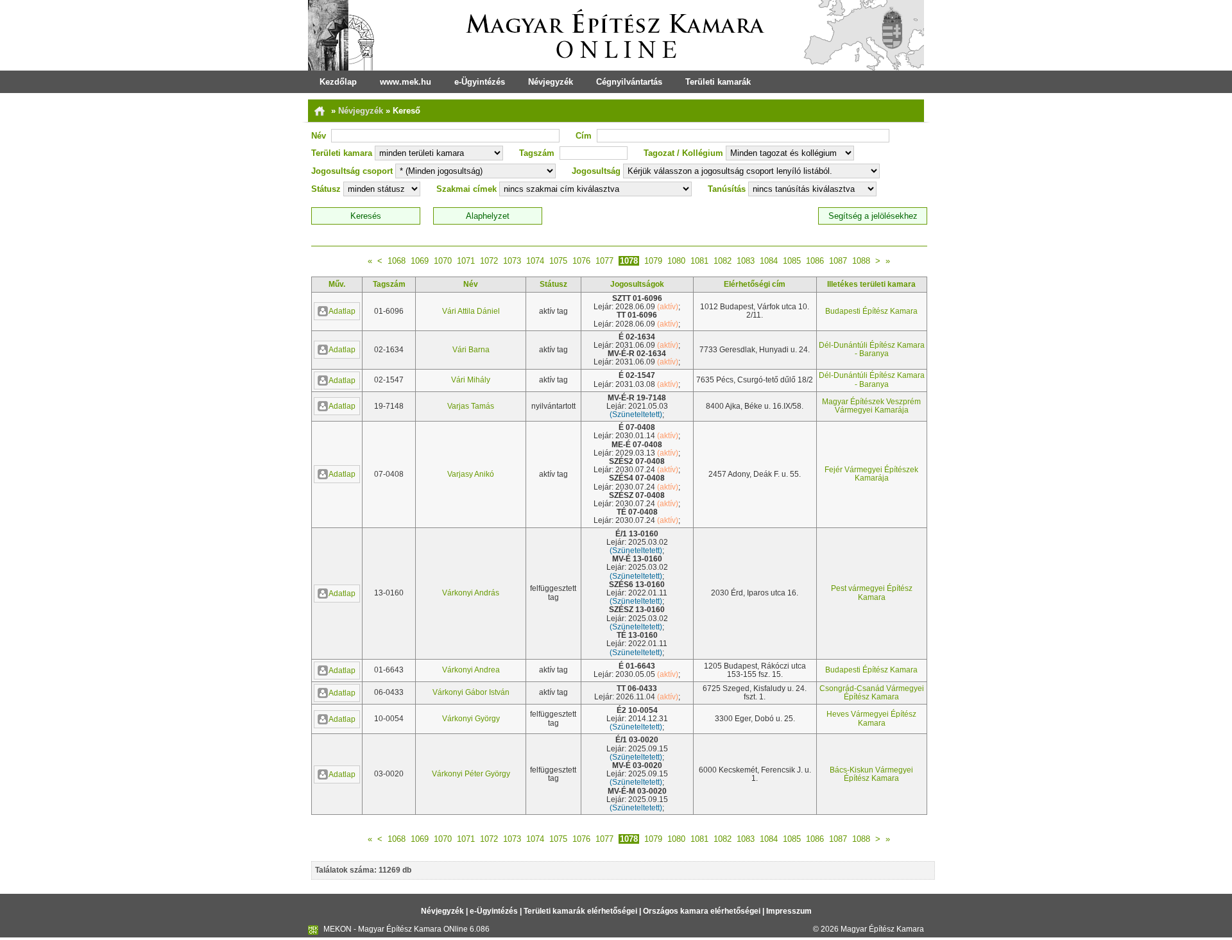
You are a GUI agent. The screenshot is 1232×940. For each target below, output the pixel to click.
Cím (584, 136)
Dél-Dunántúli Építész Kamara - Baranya (872, 349)
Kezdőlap (338, 82)
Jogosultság (596, 171)
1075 (558, 261)
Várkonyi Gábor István (470, 692)
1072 (489, 261)
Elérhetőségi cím (754, 284)
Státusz (326, 189)
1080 (676, 261)
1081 (699, 261)
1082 (723, 261)
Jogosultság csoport (352, 171)
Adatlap (342, 311)
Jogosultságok (637, 284)
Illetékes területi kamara (871, 284)
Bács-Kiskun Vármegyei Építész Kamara (871, 774)
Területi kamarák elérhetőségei (580, 911)
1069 (420, 261)
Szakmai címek (466, 189)
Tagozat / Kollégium (683, 153)
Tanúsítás (727, 189)
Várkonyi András (470, 592)
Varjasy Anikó (470, 474)
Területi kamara (341, 153)
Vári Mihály (470, 379)
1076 (581, 261)
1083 (746, 261)
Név (318, 136)
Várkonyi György (471, 718)
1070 (443, 261)
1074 (535, 261)
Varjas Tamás (470, 406)
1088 (861, 261)
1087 (838, 261)
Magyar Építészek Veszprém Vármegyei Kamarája (871, 405)
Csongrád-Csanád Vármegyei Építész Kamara (871, 692)
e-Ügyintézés (479, 82)
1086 (815, 261)
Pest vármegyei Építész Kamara (871, 592)
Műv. (337, 284)
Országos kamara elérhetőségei (701, 911)
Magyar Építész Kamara (882, 929)
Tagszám (536, 153)
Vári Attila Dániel (471, 311)
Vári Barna (471, 349)
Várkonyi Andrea (471, 669)
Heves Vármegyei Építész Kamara (871, 718)
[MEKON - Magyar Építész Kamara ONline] (616, 35)
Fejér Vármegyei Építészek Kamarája (871, 474)
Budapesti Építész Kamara (871, 311)
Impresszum (789, 911)
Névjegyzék (550, 82)
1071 (466, 261)
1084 (769, 261)
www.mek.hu (405, 82)
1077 (604, 261)
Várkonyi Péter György (471, 773)
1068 (397, 261)
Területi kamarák (718, 82)
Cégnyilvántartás (629, 82)
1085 (792, 261)
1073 (512, 261)
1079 (653, 261)
